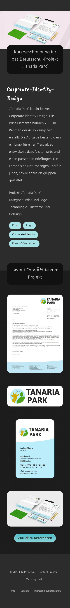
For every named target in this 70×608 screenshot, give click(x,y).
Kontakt (24, 591)
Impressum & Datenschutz (47, 591)
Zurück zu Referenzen (35, 538)
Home (12, 591)
